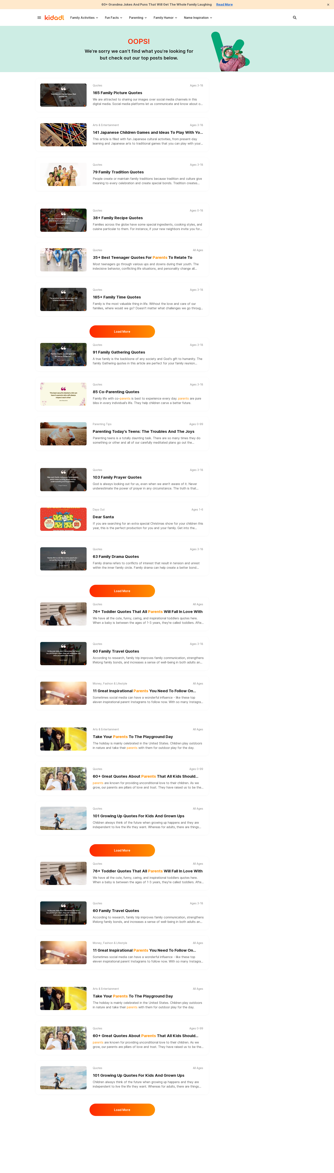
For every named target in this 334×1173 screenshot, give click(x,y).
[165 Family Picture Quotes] (63, 95)
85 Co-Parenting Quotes (116, 392)
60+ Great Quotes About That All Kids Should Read (144, 776)
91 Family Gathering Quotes (119, 352)
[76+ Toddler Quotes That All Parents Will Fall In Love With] (63, 614)
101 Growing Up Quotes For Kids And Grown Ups (138, 816)
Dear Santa (103, 517)
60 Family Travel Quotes (116, 651)
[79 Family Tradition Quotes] (63, 174)
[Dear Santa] (63, 519)
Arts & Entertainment (106, 125)
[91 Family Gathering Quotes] (63, 354)
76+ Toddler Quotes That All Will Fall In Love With (148, 611)
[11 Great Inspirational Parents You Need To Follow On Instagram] (63, 693)
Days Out (99, 509)
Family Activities (82, 18)
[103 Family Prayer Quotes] (63, 479)
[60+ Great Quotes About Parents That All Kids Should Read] (63, 778)
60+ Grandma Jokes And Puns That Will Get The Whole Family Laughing (156, 4)
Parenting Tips (102, 424)
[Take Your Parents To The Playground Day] (63, 739)
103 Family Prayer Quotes (117, 477)
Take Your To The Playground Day (133, 736)
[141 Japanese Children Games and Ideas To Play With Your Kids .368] (63, 134)
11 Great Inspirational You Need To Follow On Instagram (143, 691)
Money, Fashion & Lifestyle (110, 683)
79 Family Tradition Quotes (118, 172)
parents (112, 787)
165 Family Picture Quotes (117, 92)
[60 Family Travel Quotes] (63, 653)
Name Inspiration (196, 18)
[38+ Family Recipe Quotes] (63, 220)
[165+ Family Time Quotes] (63, 299)
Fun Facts (112, 18)
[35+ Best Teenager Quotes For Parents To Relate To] (63, 259)
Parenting (136, 18)
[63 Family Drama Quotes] (63, 558)
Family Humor (164, 18)
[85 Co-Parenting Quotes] (63, 394)
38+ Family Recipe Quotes (118, 218)
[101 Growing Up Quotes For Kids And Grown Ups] (63, 818)
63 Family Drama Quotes (116, 556)
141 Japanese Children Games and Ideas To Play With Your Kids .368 (148, 132)
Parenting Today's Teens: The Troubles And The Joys (143, 431)
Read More (224, 4)
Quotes (97, 85)
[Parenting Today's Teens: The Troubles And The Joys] (63, 433)
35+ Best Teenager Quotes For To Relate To (142, 257)
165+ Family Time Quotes (117, 297)
